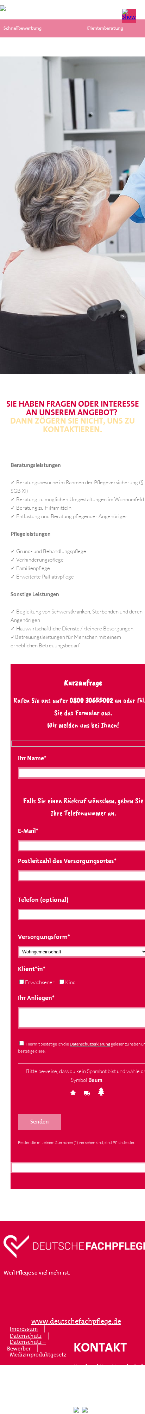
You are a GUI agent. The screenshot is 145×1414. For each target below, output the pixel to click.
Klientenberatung (105, 28)
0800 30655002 (91, 700)
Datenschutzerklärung (90, 1044)
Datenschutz (26, 1336)
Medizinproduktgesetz (38, 1355)
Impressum (24, 1329)
